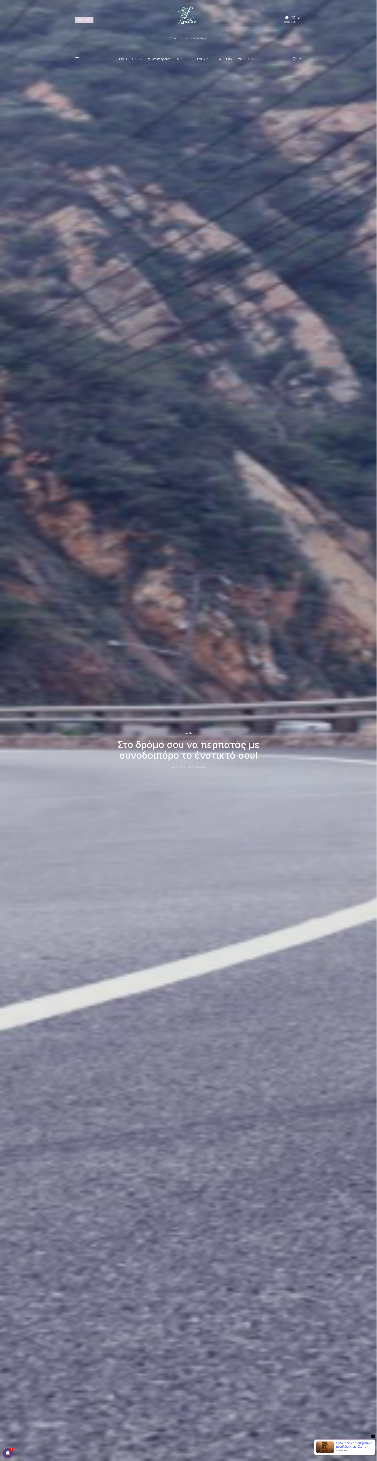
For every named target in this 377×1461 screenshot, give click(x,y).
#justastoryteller (159, 59)
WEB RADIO (246, 59)
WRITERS (225, 59)
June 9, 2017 (178, 767)
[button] (300, 59)
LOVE (188, 732)
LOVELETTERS (127, 59)
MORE (181, 59)
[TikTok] (299, 19)
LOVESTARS (204, 59)
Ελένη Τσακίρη (197, 767)
